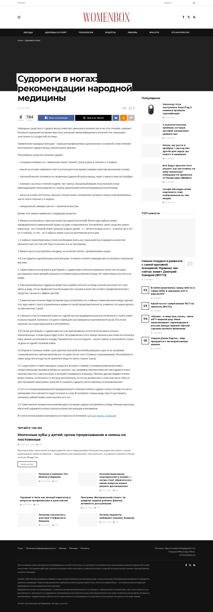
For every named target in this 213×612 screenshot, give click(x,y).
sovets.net (110, 415)
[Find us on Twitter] (188, 17)
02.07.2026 (87, 508)
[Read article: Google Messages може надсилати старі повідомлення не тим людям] (151, 194)
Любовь (133, 32)
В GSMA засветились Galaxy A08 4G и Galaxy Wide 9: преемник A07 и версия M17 (173, 290)
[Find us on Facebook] (183, 17)
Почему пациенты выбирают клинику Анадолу (116, 516)
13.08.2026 (24, 444)
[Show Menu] (19, 17)
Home (20, 40)
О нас (20, 548)
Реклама (21, 3)
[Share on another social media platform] (131, 118)
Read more (29, 464)
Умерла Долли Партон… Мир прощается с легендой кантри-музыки (170, 341)
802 (117, 490)
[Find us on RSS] (194, 17)
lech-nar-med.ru (95, 415)
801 (56, 481)
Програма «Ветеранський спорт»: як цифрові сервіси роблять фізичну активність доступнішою (103, 500)
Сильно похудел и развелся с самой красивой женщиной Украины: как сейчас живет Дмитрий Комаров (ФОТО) (162, 268)
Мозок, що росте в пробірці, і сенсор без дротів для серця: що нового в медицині (176, 150)
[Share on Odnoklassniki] (123, 118)
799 (117, 522)
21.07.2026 (106, 490)
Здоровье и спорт (56, 32)
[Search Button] (193, 3)
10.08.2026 (45, 481)
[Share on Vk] (115, 118)
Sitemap (62, 548)
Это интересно (180, 32)
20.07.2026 (27, 505)
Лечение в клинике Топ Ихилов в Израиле (53, 476)
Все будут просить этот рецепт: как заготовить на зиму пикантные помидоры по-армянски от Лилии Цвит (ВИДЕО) (179, 171)
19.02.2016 (24, 108)
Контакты (85, 548)
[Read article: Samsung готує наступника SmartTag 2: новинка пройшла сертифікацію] (151, 109)
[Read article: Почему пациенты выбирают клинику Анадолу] (87, 520)
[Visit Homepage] (106, 17)
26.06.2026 (45, 525)
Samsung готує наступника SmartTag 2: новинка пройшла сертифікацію (177, 109)
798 (37, 505)
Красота (154, 32)
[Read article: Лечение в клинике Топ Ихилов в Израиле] (27, 479)
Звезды (28, 32)
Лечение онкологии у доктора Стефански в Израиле (52, 517)
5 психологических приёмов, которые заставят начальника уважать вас (176, 129)
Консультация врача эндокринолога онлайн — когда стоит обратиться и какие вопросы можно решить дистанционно (115, 480)
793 (98, 508)
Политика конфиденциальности (41, 548)
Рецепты (110, 32)
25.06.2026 (106, 522)
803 (40, 444)
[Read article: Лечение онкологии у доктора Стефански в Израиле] (27, 520)
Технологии (86, 32)
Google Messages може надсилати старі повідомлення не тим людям (177, 194)
